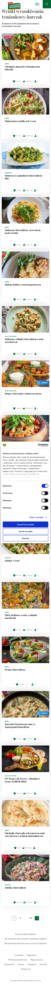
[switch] (45, 493)
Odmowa (25, 538)
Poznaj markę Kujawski (25, 934)
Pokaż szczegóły (36, 517)
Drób (7, 64)
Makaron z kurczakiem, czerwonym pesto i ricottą (23, 231)
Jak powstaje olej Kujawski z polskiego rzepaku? (25, 939)
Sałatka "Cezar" (12, 560)
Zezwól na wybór (26, 531)
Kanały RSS (9, 964)
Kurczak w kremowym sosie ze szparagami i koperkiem (20, 725)
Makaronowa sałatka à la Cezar (20, 121)
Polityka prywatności (17, 960)
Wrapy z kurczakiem (15, 669)
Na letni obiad (10, 336)
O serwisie (18, 955)
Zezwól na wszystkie (25, 524)
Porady (21, 964)
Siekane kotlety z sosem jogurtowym (23, 284)
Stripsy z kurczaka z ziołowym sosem (23, 393)
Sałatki (8, 558)
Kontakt (43, 964)
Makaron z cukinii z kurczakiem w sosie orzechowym (24, 340)
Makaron (8, 173)
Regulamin (32, 955)
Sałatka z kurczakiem (15, 887)
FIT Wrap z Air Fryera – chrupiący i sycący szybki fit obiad (22, 780)
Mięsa (7, 282)
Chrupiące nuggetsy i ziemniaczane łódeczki (22, 68)
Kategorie (32, 964)
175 (30, 918)
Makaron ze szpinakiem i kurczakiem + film (24, 177)
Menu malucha (10, 391)
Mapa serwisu (37, 960)
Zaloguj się (25, 969)
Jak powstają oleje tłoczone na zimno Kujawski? (25, 943)
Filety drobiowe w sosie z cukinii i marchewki (21, 616)
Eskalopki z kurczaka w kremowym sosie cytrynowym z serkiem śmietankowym (25, 834)
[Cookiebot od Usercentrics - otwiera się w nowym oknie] (38, 445)
